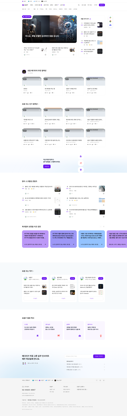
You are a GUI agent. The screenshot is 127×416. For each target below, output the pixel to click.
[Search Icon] (79, 5)
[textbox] (78, 356)
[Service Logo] (25, 5)
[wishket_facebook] (97, 380)
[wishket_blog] (100, 380)
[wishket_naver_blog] (104, 380)
